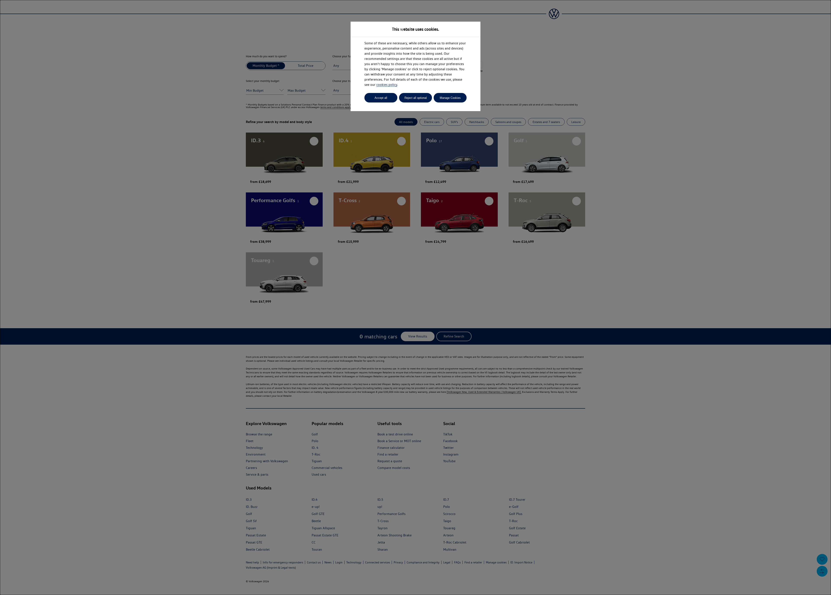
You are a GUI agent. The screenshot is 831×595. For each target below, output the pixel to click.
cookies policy (386, 85)
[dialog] (415, 297)
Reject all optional (415, 97)
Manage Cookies (450, 97)
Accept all (381, 97)
